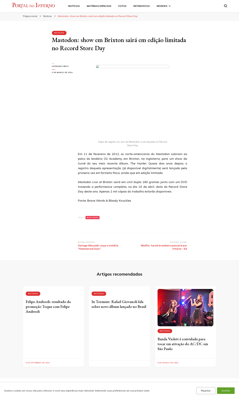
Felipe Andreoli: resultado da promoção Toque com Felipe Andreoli (48, 306)
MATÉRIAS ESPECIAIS (99, 6)
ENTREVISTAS (141, 6)
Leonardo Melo (60, 66)
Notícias (59, 33)
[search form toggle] (225, 5)
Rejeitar (206, 390)
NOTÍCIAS (74, 6)
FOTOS (122, 6)
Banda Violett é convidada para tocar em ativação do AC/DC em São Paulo (183, 343)
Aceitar (225, 390)
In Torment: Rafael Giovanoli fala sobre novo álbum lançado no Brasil (119, 304)
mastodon (92, 217)
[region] (119, 389)
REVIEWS (162, 6)
